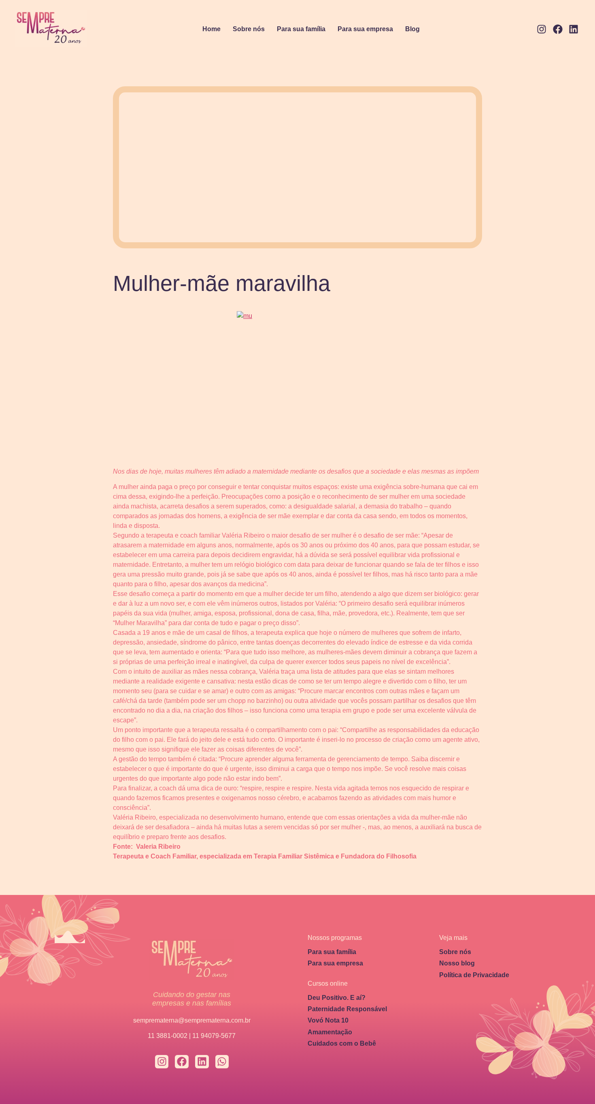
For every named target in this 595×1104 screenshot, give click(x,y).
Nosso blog (457, 963)
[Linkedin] (573, 29)
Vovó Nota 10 (328, 1020)
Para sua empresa (365, 29)
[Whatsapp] (222, 1062)
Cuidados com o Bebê (342, 1043)
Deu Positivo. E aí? (337, 997)
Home (211, 29)
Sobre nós (249, 29)
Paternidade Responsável (347, 1009)
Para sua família (301, 29)
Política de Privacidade (474, 975)
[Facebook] (558, 29)
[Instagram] (541, 29)
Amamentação (330, 1032)
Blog (412, 29)
